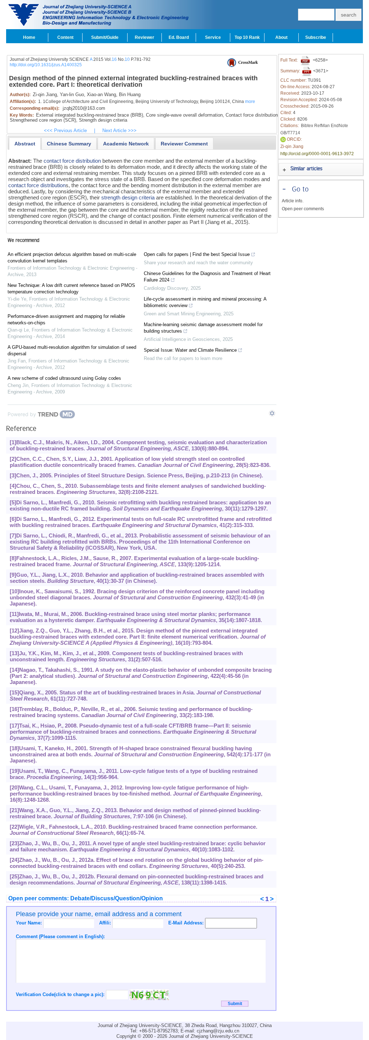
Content (65, 37)
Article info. (292, 200)
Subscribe (315, 37)
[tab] (25, 144)
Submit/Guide (105, 37)
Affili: (105, 923)
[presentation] (24, 143)
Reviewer (144, 37)
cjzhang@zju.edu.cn (218, 1031)
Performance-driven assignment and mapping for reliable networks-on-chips (66, 319)
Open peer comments (303, 208)
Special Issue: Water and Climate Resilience (190, 350)
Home (29, 37)
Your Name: (29, 923)
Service (213, 37)
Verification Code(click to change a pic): (61, 994)
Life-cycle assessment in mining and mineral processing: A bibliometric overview (205, 302)
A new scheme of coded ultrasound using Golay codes (64, 378)
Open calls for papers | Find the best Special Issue (197, 254)
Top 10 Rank (247, 37)
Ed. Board (179, 37)
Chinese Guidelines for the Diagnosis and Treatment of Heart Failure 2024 (207, 277)
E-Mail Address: (186, 923)
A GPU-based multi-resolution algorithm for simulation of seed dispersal (72, 350)
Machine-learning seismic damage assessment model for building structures (203, 328)
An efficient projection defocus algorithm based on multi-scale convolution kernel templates (72, 258)
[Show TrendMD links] (272, 413)
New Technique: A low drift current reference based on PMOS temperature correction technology (71, 288)
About (281, 37)
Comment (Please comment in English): (60, 936)
